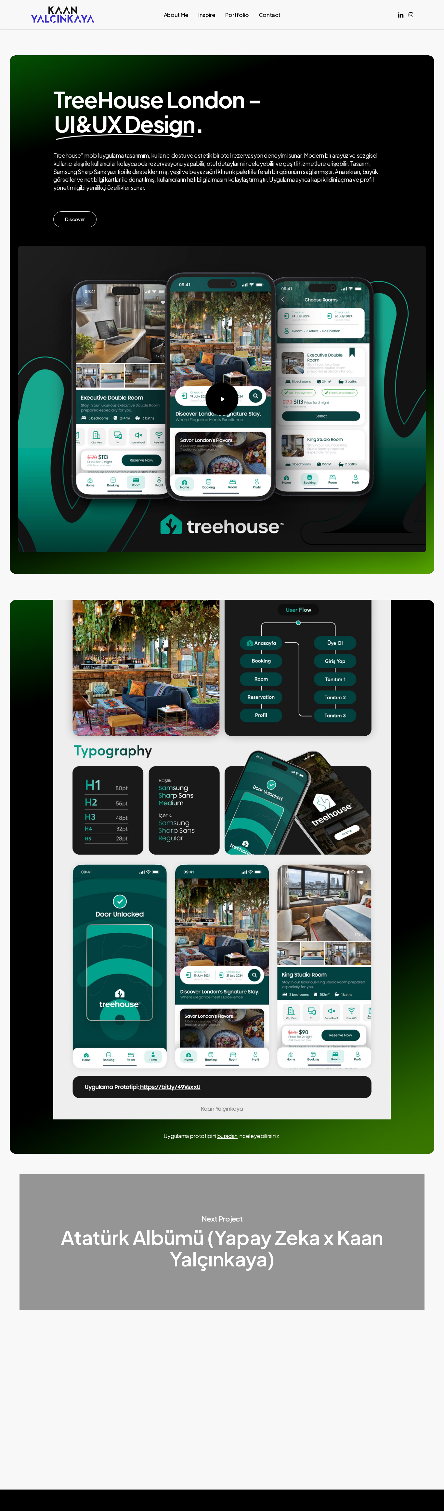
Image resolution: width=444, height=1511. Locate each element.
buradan (227, 1135)
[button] (75, 219)
